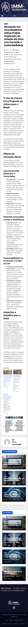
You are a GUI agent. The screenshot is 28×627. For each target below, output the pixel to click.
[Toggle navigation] (14, 16)
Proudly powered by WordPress (9, 614)
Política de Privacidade (7, 623)
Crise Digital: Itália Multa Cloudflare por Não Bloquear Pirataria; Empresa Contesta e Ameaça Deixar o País (9, 426)
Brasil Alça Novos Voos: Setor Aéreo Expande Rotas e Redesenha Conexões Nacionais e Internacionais (18, 425)
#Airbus (17, 50)
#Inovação (18, 59)
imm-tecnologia (16, 443)
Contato (11, 620)
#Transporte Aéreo (9, 63)
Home (6, 620)
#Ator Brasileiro (8, 52)
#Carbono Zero (8, 54)
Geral (6, 23)
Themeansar (14, 616)
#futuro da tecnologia (10, 57)
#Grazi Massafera (9, 59)
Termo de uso (23, 623)
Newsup (23, 614)
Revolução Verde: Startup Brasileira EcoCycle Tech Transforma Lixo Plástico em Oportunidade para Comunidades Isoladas (17, 381)
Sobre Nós (16, 623)
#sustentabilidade (9, 61)
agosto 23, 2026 (10, 542)
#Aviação (16, 52)
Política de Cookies (18, 620)
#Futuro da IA (18, 54)
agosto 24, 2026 (10, 525)
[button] (25, 16)
